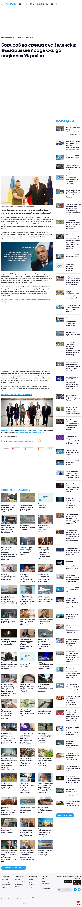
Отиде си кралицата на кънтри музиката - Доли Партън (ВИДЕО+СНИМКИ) (73, 564)
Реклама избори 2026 (10, 897)
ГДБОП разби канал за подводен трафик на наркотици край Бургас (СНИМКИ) (45, 665)
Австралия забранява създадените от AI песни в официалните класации (73, 502)
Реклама (3, 897)
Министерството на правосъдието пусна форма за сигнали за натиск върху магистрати (9, 666)
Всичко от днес (6, 882)
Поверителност (62, 897)
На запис (40, 4)
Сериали (31, 884)
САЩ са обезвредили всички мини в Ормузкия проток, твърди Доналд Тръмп (73, 294)
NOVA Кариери (46, 886)
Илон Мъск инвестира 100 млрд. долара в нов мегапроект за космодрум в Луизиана (73, 424)
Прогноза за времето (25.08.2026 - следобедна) (27, 664)
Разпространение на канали (23, 897)
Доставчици (41, 897)
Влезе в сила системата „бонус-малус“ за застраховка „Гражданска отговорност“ (27, 788)
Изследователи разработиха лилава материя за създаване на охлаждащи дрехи (73, 439)
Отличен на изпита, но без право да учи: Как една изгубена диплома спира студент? (8, 507)
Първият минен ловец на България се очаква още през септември (27, 809)
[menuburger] (2, 4)
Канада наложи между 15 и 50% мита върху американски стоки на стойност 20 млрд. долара (73, 715)
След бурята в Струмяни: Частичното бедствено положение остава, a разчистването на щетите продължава (9, 553)
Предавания (32, 882)
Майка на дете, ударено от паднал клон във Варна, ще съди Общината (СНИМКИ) (27, 688)
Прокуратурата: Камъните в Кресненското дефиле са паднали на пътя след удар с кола (45, 644)
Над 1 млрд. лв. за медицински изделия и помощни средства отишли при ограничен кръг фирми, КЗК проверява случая (9, 764)
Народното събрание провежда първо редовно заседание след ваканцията (8, 529)
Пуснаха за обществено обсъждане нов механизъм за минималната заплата (6, 714)
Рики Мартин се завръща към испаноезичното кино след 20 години (73, 410)
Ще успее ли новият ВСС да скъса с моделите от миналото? (45, 853)
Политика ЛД (70, 897)
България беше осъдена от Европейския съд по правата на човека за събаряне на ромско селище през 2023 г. (8, 738)
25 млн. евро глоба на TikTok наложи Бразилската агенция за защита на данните (73, 730)
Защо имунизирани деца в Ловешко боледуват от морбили (72, 642)
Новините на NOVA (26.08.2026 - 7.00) (72, 256)
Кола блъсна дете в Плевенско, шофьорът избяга (8, 830)
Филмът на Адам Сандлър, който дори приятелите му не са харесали (72, 474)
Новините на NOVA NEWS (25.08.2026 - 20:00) (72, 589)
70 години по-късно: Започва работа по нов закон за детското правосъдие (45, 762)
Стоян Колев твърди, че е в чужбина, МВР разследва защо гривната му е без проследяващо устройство (45, 788)
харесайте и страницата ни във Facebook (29, 432)
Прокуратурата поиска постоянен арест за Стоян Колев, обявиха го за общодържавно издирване (27, 600)
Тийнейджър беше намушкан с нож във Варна (73, 167)
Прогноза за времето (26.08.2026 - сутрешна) (45, 505)
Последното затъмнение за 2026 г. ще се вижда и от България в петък (8, 642)
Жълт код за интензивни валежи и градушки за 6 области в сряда (8, 786)
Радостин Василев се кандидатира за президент (45, 621)
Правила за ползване (5, 898)
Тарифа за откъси (34, 897)
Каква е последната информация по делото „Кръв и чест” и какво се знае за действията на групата (73, 209)
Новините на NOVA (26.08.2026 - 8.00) (72, 156)
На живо (49, 4)
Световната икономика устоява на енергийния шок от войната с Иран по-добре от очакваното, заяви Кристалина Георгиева (73, 241)
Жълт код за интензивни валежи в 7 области (27, 527)
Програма (30, 4)
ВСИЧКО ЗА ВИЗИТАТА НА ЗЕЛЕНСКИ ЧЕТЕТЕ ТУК (16, 395)
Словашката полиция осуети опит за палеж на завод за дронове (72, 791)
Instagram (21, 430)
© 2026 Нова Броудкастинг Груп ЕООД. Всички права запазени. (14, 903)
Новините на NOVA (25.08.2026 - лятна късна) (72, 463)
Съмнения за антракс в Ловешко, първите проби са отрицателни (8, 577)
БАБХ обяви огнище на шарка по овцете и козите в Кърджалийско (27, 622)
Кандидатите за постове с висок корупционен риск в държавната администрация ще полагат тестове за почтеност (8, 690)
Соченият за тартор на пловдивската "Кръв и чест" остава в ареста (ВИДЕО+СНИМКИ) (27, 832)
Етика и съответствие (17, 898)
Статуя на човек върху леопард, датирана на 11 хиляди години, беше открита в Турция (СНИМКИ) (73, 519)
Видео (3, 887)
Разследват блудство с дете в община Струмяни (44, 711)
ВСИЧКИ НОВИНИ (65, 815)
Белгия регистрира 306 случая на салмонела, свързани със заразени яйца (73, 700)
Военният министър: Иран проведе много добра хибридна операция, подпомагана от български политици (27, 855)
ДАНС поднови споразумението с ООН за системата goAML (45, 809)
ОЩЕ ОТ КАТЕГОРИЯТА (14, 868)
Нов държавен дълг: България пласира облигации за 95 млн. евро (27, 712)
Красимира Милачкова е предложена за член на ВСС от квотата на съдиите (8, 810)
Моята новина (6, 884)
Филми (30, 887)
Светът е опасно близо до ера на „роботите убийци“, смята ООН (73, 397)
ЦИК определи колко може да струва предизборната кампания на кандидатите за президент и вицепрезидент (27, 738)
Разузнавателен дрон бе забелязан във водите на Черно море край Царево (45, 598)
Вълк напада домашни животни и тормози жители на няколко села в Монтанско (27, 507)
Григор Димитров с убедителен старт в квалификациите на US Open (73, 551)
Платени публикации (27, 898)
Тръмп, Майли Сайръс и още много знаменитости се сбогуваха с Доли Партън (73, 487)
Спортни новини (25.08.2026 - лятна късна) (72, 452)
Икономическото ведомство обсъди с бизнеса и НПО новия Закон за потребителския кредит (27, 644)
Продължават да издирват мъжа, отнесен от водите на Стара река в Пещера (27, 550)
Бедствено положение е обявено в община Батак (8, 621)
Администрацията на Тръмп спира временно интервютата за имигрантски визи (73, 145)
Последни (5, 879)
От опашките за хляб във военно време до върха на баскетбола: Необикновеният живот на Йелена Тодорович (72, 382)
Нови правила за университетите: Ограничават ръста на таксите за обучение (27, 762)
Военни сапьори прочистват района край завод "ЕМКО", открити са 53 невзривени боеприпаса (45, 737)
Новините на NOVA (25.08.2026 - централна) (72, 616)
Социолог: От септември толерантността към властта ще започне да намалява (27, 578)
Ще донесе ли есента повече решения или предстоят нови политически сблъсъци (45, 832)
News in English (46, 888)
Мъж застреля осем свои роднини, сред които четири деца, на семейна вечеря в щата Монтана (73, 280)
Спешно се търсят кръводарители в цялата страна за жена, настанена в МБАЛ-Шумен (44, 578)
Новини (21, 4)
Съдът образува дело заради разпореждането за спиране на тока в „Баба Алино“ (45, 688)
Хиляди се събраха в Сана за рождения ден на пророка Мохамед (73, 308)
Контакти (48, 897)
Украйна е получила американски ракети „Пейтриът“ (73, 803)
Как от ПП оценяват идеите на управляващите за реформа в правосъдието (73, 130)
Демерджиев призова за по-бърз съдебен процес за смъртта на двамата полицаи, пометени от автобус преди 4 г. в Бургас (9, 856)
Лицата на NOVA (20, 882)
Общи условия (54, 897)
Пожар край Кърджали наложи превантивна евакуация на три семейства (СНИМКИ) (9, 599)
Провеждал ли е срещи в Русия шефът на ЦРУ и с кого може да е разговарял (72, 179)
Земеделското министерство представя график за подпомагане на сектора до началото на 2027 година (45, 552)
